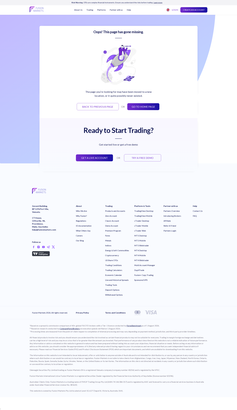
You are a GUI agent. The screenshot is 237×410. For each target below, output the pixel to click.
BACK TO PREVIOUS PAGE (97, 106)
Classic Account (112, 221)
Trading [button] (89, 10)
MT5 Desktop (140, 235)
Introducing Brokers (172, 216)
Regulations (81, 221)
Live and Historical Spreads (117, 280)
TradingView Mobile (143, 216)
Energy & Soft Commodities (117, 250)
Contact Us (198, 211)
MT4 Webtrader (141, 260)
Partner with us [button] (116, 10)
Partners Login (170, 230)
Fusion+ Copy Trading (143, 275)
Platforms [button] (101, 10)
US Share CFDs (111, 260)
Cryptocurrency (112, 255)
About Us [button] (78, 10)
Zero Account (111, 216)
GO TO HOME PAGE (143, 106)
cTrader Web (140, 230)
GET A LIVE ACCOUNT (94, 157)
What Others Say (83, 230)
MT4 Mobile (140, 255)
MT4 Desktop (140, 250)
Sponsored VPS (141, 280)
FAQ (195, 216)
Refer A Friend (170, 226)
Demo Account (111, 226)
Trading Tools (111, 285)
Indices (108, 245)
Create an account (194, 10)
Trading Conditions (113, 265)
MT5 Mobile (140, 240)
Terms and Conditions (115, 312)
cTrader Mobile (141, 226)
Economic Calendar (113, 275)
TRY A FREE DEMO (142, 157)
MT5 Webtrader (141, 245)
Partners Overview (172, 211)
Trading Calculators (113, 270)
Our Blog (80, 240)
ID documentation (83, 226)
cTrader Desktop (141, 221)
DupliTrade (139, 270)
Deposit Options (112, 290)
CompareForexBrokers (70, 328)
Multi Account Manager (144, 265)
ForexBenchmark (134, 325)
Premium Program (113, 230)
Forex (107, 235)
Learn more (158, 2)
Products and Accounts (115, 211)
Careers (79, 235)
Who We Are (81, 211)
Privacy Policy (82, 312)
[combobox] (167, 9)
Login (175, 10)
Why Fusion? (81, 216)
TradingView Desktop (143, 211)
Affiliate (167, 221)
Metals (108, 240)
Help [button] (129, 10)
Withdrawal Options (114, 295)
